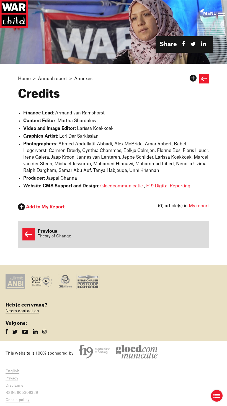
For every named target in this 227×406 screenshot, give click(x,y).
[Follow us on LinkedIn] (36, 332)
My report (199, 206)
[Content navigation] (217, 396)
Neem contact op (22, 311)
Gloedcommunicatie (121, 186)
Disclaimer (15, 385)
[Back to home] (14, 14)
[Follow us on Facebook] (7, 332)
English (12, 371)
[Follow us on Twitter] (15, 332)
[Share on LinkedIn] (203, 44)
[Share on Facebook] (184, 44)
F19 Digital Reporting (168, 186)
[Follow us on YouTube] (25, 332)
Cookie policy (18, 400)
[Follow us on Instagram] (44, 332)
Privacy (12, 378)
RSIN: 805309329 (22, 392)
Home (24, 79)
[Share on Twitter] (193, 44)
